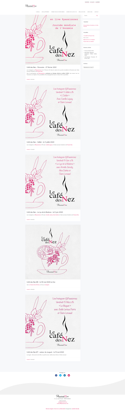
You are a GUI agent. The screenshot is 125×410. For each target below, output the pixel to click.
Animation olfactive (71, 11)
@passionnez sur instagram (89, 39)
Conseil (38, 11)
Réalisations (82, 11)
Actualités (92, 1)
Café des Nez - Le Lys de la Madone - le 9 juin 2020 (45, 212)
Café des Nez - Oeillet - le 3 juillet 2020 (40, 142)
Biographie (87, 1)
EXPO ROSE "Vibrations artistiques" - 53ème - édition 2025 (91, 54)
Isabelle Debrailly (75, 408)
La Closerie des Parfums (34, 284)
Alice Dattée (56, 214)
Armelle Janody (49, 214)
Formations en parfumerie (58, 11)
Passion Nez (40, 71)
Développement (45, 11)
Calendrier (97, 1)
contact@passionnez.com (62, 403)
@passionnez (38, 70)
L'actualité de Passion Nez (89, 35)
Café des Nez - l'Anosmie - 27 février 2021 (41, 67)
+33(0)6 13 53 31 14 (62, 402)
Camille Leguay (49, 144)
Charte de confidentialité (59, 408)
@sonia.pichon (41, 73)
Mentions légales (49, 408)
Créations (89, 11)
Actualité (28, 79)
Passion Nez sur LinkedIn (89, 41)
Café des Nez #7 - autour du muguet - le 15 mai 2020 (45, 352)
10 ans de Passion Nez (89, 50)
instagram (47, 284)
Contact (96, 11)
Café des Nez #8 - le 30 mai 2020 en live (41, 282)
